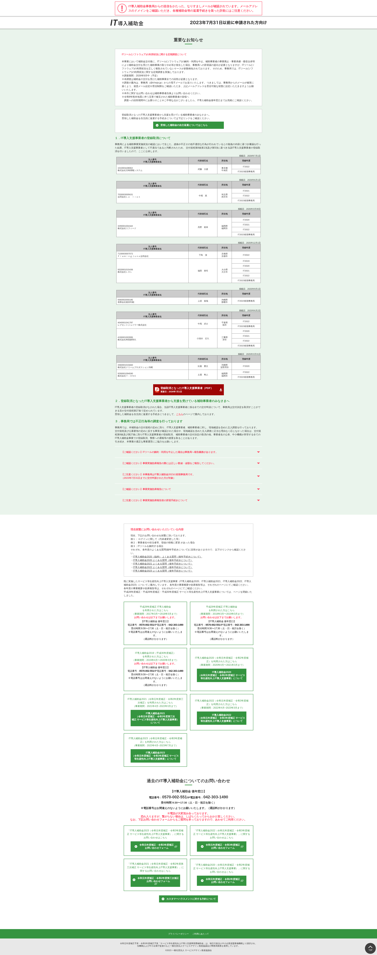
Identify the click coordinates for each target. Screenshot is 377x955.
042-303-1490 (176, 625)
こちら (179, 414)
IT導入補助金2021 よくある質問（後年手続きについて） (163, 564)
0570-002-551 (146, 625)
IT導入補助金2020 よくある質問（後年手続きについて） (163, 560)
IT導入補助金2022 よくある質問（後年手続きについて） (163, 567)
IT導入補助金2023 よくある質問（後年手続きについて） (163, 571)
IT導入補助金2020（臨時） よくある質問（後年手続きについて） (167, 556)
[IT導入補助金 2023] (126, 23)
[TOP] (370, 948)
